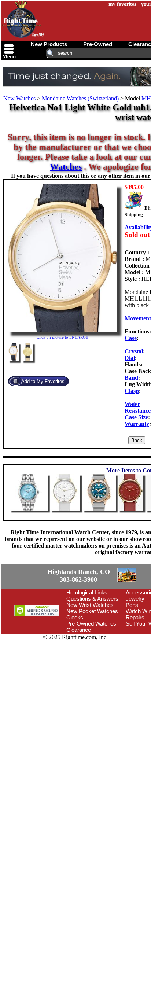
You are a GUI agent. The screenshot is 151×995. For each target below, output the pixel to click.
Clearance (78, 671)
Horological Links (86, 634)
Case (131, 338)
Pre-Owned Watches (91, 665)
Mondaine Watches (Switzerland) (80, 98)
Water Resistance (138, 407)
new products (49, 44)
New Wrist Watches (90, 647)
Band (131, 378)
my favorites (122, 4)
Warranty (137, 424)
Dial (130, 358)
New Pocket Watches (92, 653)
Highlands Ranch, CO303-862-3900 (27, 596)
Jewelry (135, 640)
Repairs (135, 659)
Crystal (134, 351)
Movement (138, 318)
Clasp (132, 391)
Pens (132, 647)
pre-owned (97, 44)
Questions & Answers (92, 640)
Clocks (74, 659)
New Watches (19, 98)
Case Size (136, 417)
